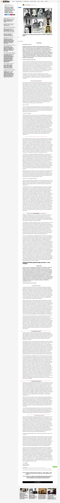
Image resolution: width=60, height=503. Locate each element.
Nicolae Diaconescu (26, 470)
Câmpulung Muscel (42, 467)
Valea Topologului (49, 470)
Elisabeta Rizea (9, 5)
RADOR (31, 57)
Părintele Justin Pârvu (33, 1)
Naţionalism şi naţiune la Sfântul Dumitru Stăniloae (9, 25)
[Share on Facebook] (5, 14)
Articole (13, 1)
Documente (46, 1)
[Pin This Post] (11, 14)
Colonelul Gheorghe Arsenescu (28, 468)
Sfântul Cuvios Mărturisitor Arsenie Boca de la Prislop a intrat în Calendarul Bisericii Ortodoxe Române (9, 20)
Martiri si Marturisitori (11, 18)
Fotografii (42, 1)
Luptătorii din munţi (26, 1)
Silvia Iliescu (38, 470)
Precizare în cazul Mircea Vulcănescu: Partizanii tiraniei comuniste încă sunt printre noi (8, 35)
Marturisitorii (48, 469)
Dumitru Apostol (43, 468)
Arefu (36, 467)
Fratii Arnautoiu (25, 469)
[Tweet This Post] (8, 14)
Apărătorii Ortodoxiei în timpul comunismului (9, 23)
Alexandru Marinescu (30, 467)
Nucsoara (31, 470)
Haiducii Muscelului (38, 469)
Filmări (38, 1)
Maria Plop (44, 469)
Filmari (7, 27)
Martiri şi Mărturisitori (19, 1)
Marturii (6, 70)
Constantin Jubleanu (36, 468)
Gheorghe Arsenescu (31, 469)
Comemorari (7, 37)
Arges (38, 467)
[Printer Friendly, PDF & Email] (55, 466)
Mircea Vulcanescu (11, 33)
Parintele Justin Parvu (10, 70)
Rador (34, 470)
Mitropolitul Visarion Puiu (12, 53)
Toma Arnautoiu (43, 470)
